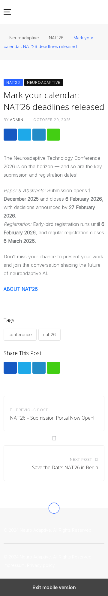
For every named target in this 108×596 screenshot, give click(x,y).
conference (20, 334)
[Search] (102, 12)
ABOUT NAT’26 (21, 289)
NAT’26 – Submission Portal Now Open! (52, 418)
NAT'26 (49, 334)
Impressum (14, 565)
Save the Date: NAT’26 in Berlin (65, 467)
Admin (16, 119)
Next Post (81, 459)
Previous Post (32, 410)
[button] (7, 12)
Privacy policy (41, 565)
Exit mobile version (54, 587)
